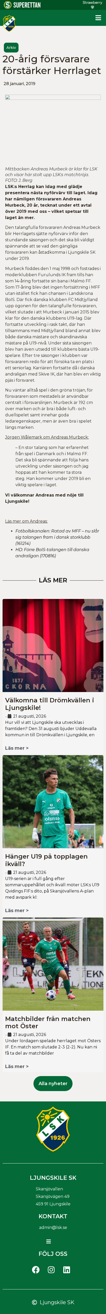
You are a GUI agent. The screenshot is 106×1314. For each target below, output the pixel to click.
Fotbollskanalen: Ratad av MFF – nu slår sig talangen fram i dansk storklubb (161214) (57, 537)
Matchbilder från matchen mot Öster (48, 1022)
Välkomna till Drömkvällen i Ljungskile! (49, 703)
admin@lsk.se (53, 1227)
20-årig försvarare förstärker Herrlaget (52, 65)
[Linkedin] (66, 1270)
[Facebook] (35, 1270)
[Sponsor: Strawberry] (92, 7)
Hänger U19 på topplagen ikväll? (46, 860)
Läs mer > (17, 748)
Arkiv (11, 47)
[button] (98, 17)
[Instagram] (51, 1270)
